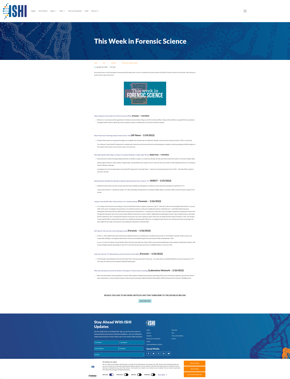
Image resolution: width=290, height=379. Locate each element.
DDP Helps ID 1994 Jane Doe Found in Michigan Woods (110, 231)
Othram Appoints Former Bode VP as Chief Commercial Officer (112, 116)
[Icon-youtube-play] (169, 354)
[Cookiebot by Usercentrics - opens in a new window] (92, 376)
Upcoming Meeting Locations (154, 344)
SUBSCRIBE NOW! (145, 301)
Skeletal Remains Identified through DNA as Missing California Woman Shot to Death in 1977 (122, 181)
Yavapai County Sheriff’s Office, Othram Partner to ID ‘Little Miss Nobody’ (116, 201)
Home (95, 63)
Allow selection (195, 369)
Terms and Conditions (177, 336)
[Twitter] (153, 354)
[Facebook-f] (148, 354)
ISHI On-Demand (43, 11)
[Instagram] (159, 354)
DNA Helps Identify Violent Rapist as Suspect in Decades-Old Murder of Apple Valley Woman (121, 155)
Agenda (52, 11)
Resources (94, 11)
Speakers (149, 336)
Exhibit (86, 11)
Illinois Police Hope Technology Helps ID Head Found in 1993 (112, 135)
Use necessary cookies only (194, 374)
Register (33, 11)
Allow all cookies (194, 363)
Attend (61, 11)
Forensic (113, 63)
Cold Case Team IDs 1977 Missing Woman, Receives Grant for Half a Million (116, 254)
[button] (245, 11)
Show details (161, 374)
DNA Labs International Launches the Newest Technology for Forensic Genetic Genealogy (121, 271)
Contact (174, 338)
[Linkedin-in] (164, 354)
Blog (104, 63)
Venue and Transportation (75, 11)
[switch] (126, 374)
